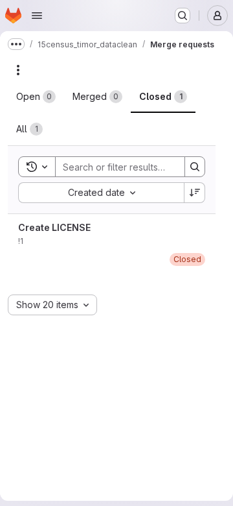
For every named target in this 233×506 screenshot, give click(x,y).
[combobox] (101, 192)
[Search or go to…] (182, 15)
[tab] (36, 96)
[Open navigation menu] (37, 15)
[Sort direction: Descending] (194, 192)
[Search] (194, 166)
